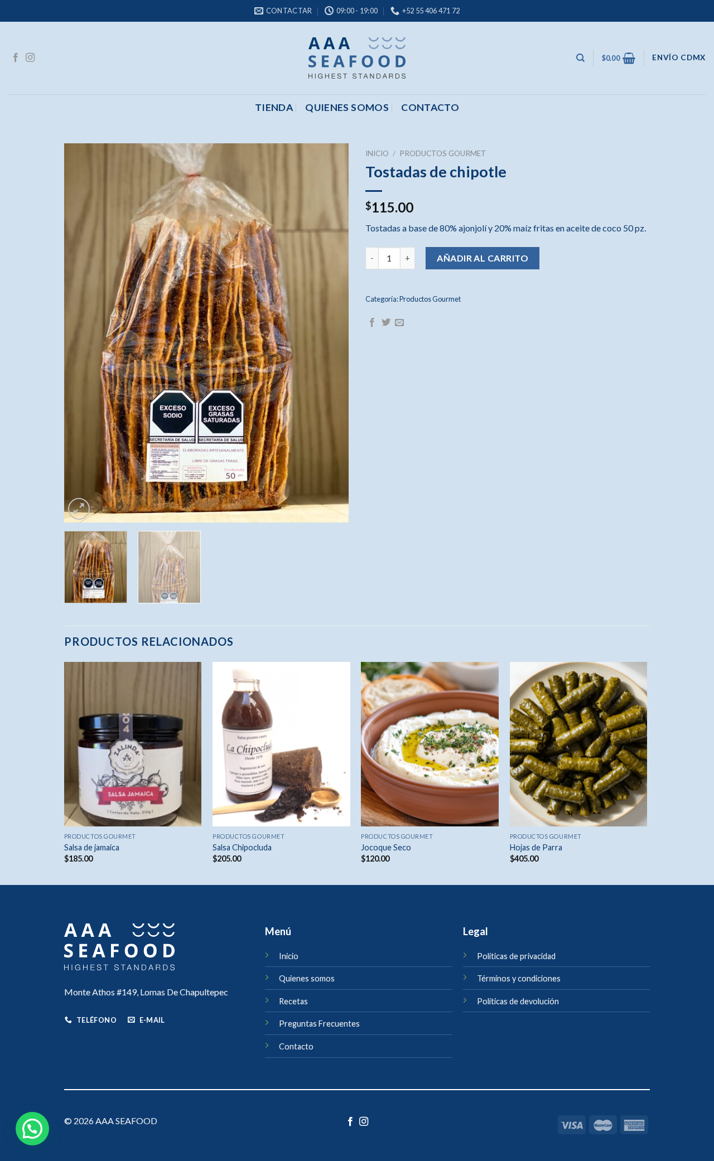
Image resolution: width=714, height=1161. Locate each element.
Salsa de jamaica (91, 847)
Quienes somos (347, 107)
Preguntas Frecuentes (319, 1023)
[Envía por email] (399, 323)
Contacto (296, 1046)
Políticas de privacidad (516, 956)
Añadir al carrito (482, 258)
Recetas (293, 1001)
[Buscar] (580, 58)
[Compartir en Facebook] (372, 323)
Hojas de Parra (536, 847)
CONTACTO (430, 107)
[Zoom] (79, 509)
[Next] (329, 333)
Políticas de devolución (518, 1001)
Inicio (377, 153)
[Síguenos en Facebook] (15, 58)
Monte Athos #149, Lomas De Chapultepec (146, 991)
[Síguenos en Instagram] (30, 58)
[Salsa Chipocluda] (281, 744)
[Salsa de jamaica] (133, 744)
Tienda (274, 107)
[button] (32, 1128)
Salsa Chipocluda (242, 847)
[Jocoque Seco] (430, 744)
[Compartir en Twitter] (386, 323)
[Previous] (84, 333)
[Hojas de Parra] (579, 744)
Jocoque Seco (386, 847)
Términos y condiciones (519, 978)
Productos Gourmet (442, 153)
